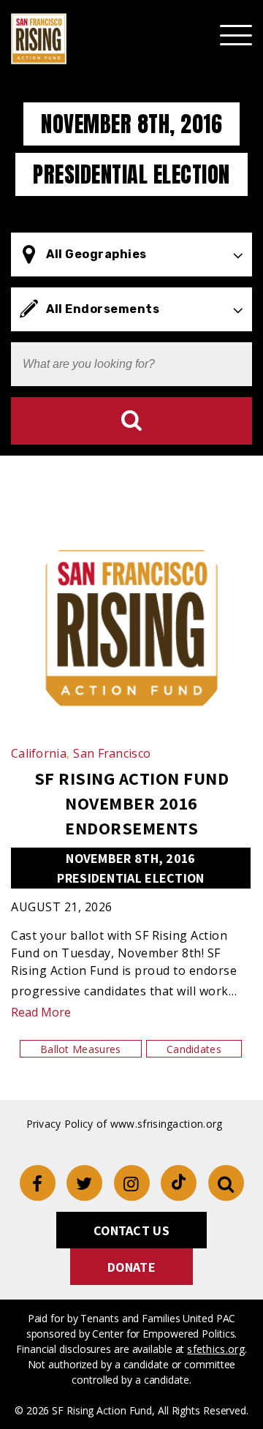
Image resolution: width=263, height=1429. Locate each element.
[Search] (131, 421)
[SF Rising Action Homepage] (38, 38)
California (40, 753)
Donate (131, 1267)
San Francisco (111, 753)
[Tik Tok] (179, 1183)
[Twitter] (84, 1183)
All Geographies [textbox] (96, 254)
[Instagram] (132, 1183)
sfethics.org (216, 1349)
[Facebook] (38, 1183)
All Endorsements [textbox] (102, 309)
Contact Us (131, 1230)
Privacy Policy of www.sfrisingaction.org (124, 1124)
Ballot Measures (80, 1049)
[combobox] (131, 254)
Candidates (194, 1049)
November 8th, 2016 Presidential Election (130, 868)
